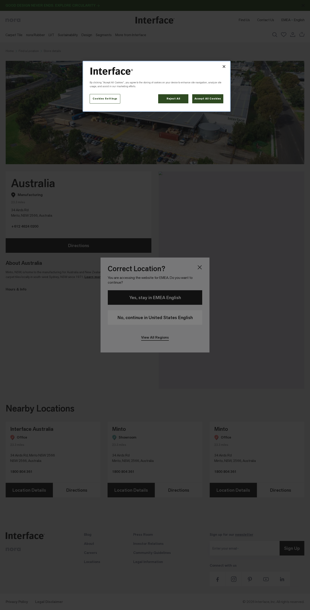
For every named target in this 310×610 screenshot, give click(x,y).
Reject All (173, 98)
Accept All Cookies (207, 98)
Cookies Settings (105, 98)
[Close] (224, 67)
